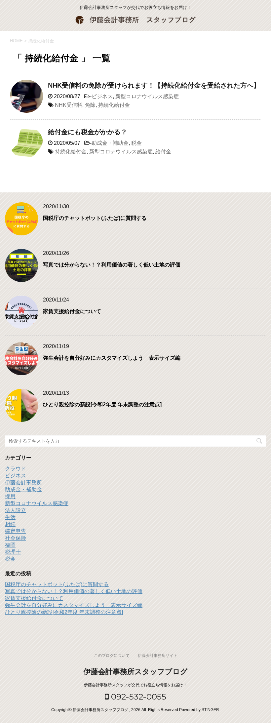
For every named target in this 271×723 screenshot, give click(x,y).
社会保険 (15, 538)
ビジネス (102, 96)
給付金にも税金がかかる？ (87, 132)
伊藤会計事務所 (23, 482)
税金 (136, 143)
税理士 (13, 552)
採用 (10, 496)
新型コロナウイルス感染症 (147, 96)
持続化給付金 (114, 105)
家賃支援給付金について (72, 311)
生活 (10, 517)
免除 (90, 105)
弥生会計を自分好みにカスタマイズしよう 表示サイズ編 (111, 358)
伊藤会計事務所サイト (157, 655)
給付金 (163, 151)
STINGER (210, 709)
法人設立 (15, 510)
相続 (10, 524)
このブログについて (112, 655)
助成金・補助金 (110, 143)
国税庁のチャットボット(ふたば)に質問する (95, 218)
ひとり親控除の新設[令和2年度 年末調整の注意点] (102, 404)
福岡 (10, 545)
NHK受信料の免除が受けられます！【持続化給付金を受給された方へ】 (157, 85)
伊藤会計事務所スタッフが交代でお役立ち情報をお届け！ (135, 685)
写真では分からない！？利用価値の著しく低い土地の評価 (111, 264)
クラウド (15, 468)
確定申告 (15, 531)
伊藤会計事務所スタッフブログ (136, 671)
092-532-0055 (137, 697)
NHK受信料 (68, 105)
